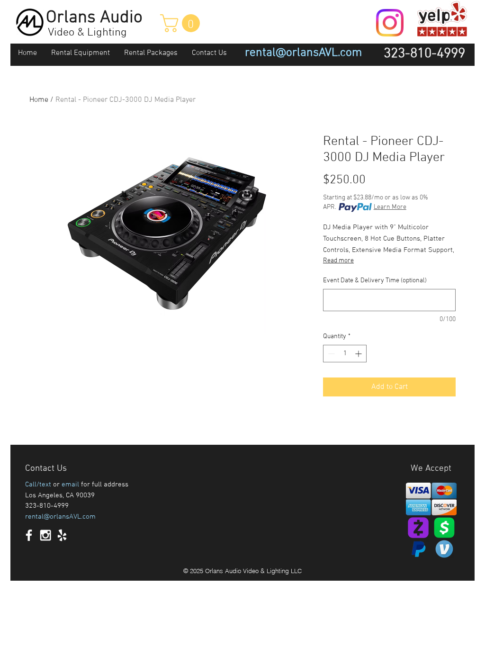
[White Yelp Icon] (62, 535)
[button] (182, 23)
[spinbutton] (344, 353)
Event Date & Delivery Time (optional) (375, 281)
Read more (338, 261)
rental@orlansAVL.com (60, 516)
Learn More (390, 207)
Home (38, 100)
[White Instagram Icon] (45, 535)
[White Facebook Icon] (28, 535)
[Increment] (359, 353)
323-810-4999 (47, 506)
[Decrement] (330, 353)
